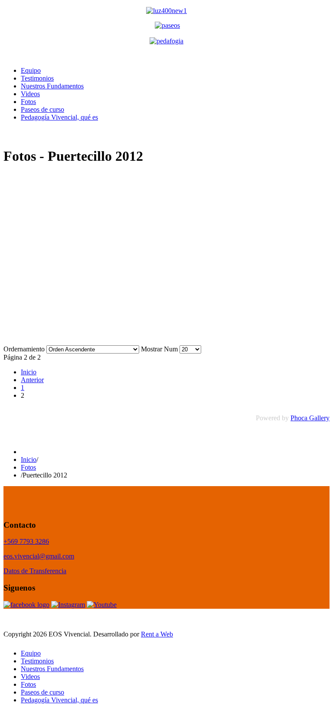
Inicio (28, 372)
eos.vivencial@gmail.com (38, 556)
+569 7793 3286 (26, 541)
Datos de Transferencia (34, 571)
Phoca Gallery (310, 418)
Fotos (28, 467)
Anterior (32, 379)
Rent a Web (157, 634)
